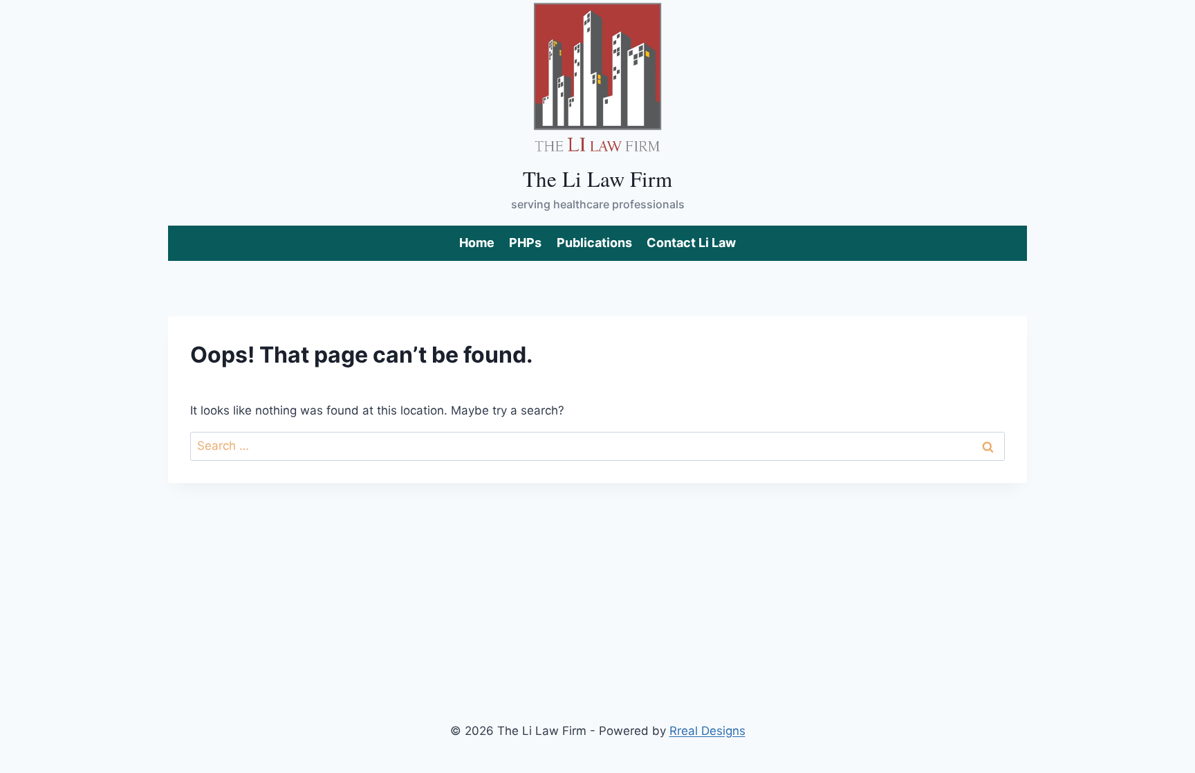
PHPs (525, 242)
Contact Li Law (691, 242)
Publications (594, 242)
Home (476, 242)
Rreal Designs (707, 731)
